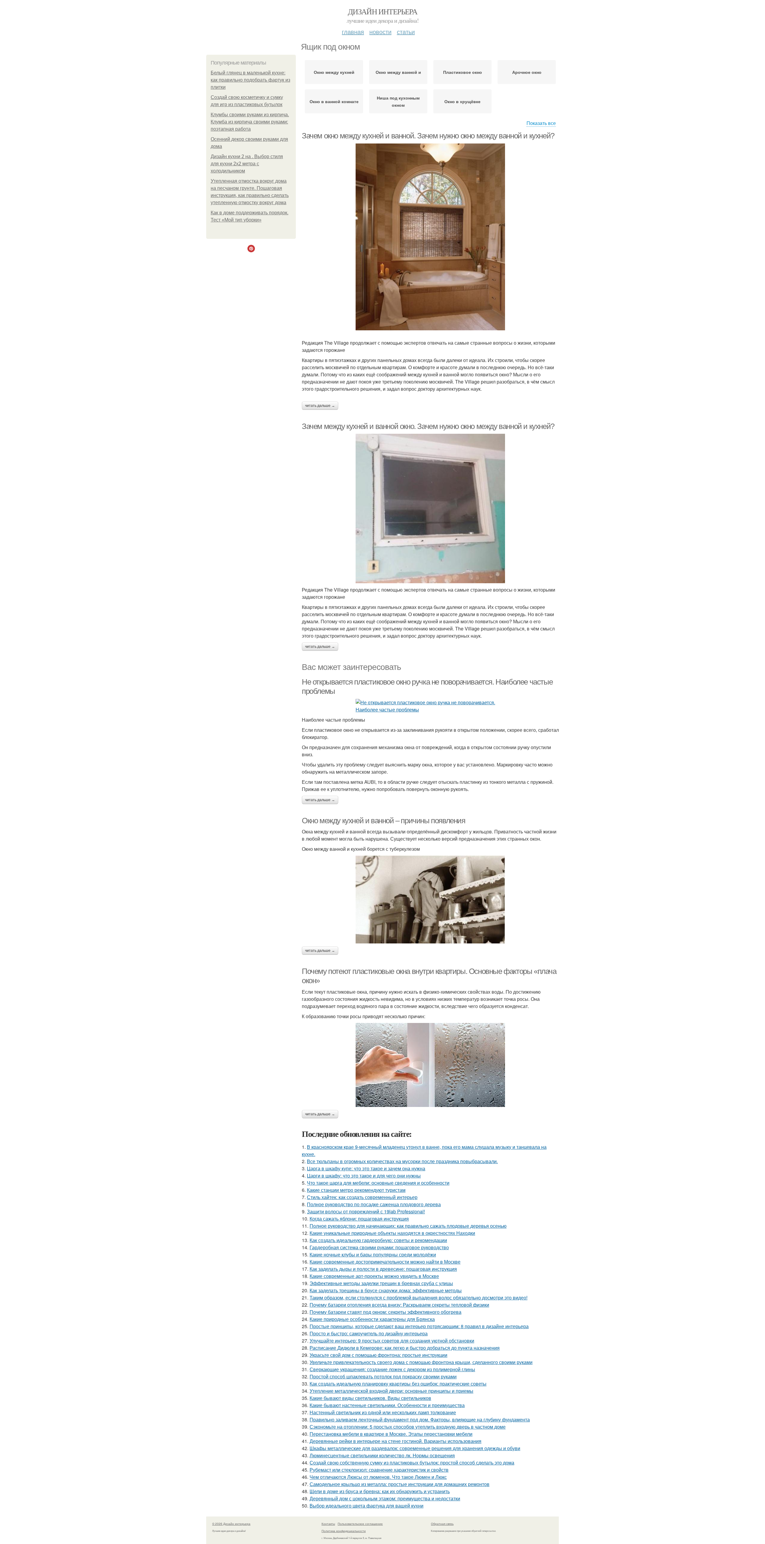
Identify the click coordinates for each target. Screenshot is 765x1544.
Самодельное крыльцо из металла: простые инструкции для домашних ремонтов (399, 1484)
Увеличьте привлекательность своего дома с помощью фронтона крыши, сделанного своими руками (421, 1362)
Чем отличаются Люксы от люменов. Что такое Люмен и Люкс (378, 1476)
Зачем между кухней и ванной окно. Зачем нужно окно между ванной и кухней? (428, 426)
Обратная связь (442, 1524)
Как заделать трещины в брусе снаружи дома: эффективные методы (386, 1290)
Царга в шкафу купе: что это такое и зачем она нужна (366, 1168)
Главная (353, 31)
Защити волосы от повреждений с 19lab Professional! (366, 1211)
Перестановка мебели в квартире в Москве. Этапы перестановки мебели (391, 1433)
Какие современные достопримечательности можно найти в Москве (385, 1261)
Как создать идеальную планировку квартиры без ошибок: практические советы (398, 1383)
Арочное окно (526, 72)
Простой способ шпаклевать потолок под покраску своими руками (383, 1376)
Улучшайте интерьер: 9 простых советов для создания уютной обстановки (392, 1340)
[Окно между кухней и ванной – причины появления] (430, 899)
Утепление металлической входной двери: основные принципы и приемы (391, 1390)
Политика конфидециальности (344, 1531)
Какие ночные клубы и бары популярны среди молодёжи (373, 1254)
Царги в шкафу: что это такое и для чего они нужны (364, 1175)
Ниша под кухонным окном (398, 101)
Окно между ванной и (398, 72)
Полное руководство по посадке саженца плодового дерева (374, 1204)
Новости (380, 31)
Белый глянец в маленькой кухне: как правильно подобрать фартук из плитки (250, 80)
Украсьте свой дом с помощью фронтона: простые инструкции (378, 1354)
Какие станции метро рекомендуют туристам (356, 1189)
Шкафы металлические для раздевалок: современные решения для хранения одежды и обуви (415, 1448)
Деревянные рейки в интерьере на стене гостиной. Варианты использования (395, 1441)
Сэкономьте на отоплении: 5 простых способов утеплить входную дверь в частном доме (408, 1426)
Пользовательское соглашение (360, 1524)
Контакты (328, 1524)
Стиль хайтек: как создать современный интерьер (362, 1197)
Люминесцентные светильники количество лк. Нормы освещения (382, 1455)
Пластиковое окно (462, 72)
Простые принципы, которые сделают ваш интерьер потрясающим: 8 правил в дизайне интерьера (419, 1326)
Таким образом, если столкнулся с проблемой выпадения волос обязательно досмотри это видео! (418, 1297)
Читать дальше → (320, 406)
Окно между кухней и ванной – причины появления (383, 820)
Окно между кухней (334, 72)
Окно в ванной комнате (334, 101)
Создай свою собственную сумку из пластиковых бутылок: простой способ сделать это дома (412, 1462)
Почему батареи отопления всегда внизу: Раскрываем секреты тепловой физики (399, 1304)
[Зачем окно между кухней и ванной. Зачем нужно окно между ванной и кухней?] (430, 236)
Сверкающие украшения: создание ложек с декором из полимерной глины (392, 1369)
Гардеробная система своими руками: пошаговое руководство (379, 1247)
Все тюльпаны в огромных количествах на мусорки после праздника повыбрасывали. (402, 1161)
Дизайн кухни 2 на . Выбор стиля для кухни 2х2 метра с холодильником (247, 163)
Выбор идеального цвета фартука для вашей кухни (366, 1505)
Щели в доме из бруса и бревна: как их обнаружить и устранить (380, 1491)
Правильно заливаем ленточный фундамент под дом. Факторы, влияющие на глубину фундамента (420, 1419)
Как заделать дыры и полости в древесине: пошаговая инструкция (383, 1268)
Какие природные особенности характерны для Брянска (372, 1319)
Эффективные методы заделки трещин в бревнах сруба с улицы (381, 1283)
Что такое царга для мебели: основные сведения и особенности (378, 1182)
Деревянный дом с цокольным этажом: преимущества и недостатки (385, 1498)
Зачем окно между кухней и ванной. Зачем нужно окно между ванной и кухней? (428, 135)
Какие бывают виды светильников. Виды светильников (370, 1398)
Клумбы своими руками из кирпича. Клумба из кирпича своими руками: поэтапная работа (250, 122)
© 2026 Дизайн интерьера (231, 1524)
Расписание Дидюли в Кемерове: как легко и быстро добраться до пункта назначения (405, 1347)
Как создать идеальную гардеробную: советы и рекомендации (378, 1240)
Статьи (406, 31)
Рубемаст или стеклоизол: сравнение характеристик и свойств (379, 1469)
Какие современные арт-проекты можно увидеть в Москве (374, 1276)
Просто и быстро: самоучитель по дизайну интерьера (369, 1333)
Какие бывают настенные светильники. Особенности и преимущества (387, 1405)
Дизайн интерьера (382, 11)
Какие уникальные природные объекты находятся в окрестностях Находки (392, 1233)
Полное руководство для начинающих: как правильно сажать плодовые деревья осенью (408, 1225)
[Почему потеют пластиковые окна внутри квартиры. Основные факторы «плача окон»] (430, 1065)
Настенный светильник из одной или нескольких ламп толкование (383, 1412)
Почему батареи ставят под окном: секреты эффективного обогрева (385, 1311)
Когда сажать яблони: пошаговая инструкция (359, 1218)
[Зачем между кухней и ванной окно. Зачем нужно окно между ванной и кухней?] (430, 508)
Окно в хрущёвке (462, 101)
